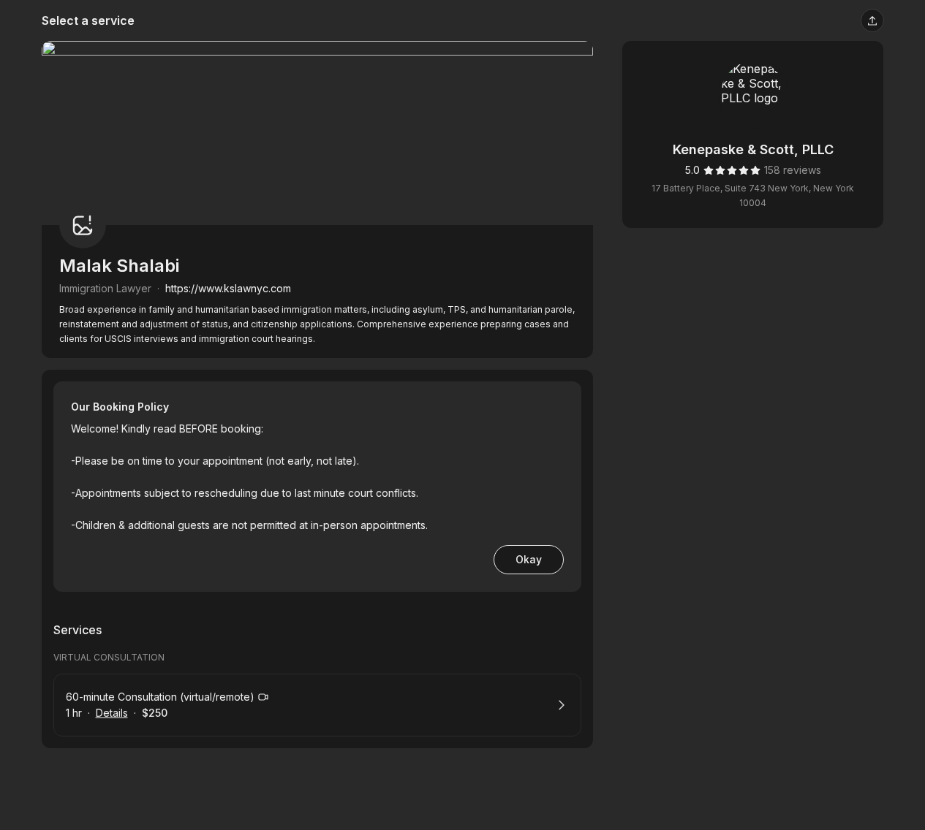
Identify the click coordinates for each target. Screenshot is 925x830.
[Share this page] (872, 20)
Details (112, 713)
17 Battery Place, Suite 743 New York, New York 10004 (753, 195)
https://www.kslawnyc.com (228, 288)
